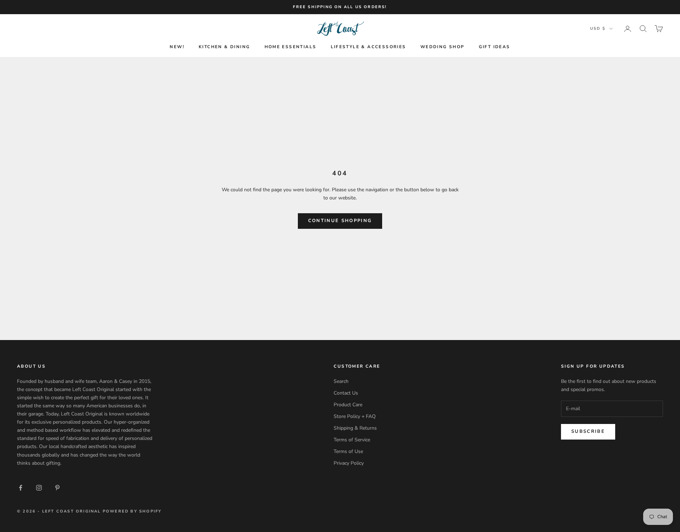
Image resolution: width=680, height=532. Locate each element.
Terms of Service (352, 439)
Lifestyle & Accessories (368, 47)
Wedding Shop (442, 47)
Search (341, 381)
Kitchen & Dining (224, 47)
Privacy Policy (349, 463)
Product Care (348, 404)
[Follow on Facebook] (20, 487)
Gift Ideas (494, 47)
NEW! (177, 47)
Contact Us (346, 393)
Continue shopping (340, 220)
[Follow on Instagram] (38, 487)
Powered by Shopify (132, 511)
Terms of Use (348, 451)
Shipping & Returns (355, 428)
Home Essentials (291, 47)
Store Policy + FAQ (355, 416)
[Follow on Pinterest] (57, 487)
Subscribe (588, 431)
